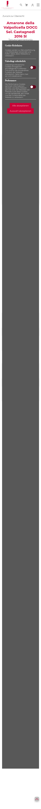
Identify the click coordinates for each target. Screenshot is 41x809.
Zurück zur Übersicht (13, 16)
